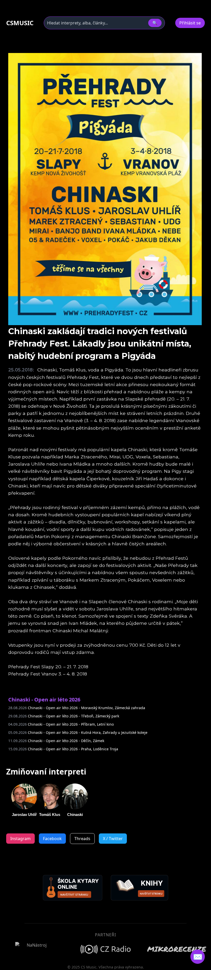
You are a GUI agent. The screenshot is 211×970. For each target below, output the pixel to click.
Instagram (20, 838)
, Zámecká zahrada (76, 707)
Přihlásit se (190, 23)
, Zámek (56, 740)
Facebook (52, 838)
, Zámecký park (63, 716)
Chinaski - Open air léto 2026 (44, 699)
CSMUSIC (19, 23)
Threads (82, 838)
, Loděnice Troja (63, 748)
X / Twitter (113, 838)
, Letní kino (61, 724)
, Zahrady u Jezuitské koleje (77, 732)
